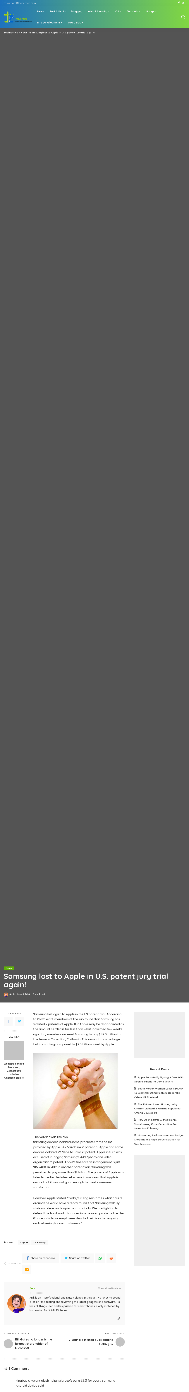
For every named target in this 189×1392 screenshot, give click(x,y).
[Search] (183, 17)
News (9, 968)
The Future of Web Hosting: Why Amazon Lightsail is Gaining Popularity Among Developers (157, 1108)
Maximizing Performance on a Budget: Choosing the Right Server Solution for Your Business (159, 1139)
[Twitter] (183, 3)
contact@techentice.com (21, 2)
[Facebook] (179, 3)
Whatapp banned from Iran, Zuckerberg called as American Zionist (14, 1070)
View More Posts (108, 1288)
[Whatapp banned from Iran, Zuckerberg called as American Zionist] (14, 1050)
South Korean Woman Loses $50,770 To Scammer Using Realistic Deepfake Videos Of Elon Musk (158, 1093)
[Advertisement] (159, 1035)
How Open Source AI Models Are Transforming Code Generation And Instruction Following (155, 1124)
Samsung (40, 1242)
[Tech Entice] (18, 17)
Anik (12, 994)
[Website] (119, 1318)
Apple (25, 1242)
